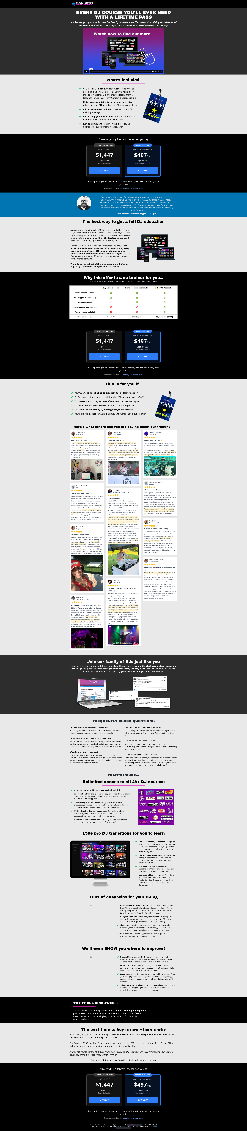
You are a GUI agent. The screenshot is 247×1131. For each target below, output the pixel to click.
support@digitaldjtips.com (134, 1125)
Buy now (104, 170)
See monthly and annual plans (131, 188)
